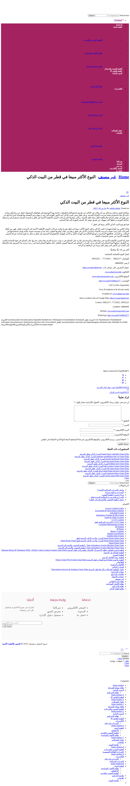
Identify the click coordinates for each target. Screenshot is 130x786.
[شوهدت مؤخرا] (122, 651)
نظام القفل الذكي (116, 589)
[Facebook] (124, 614)
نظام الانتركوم (96, 86)
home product (118, 685)
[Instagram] (117, 614)
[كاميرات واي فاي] (111, 127)
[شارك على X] (123, 375)
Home (124, 177)
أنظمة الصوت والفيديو (93, 40)
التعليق (125, 421)
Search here (124, 15)
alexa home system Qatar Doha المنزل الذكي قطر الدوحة (105, 466)
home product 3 (117, 695)
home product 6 (117, 726)
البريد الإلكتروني (121, 430)
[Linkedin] (95, 614)
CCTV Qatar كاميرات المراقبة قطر (109, 522)
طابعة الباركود (96, 146)
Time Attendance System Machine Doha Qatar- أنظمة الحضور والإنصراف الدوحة (91, 548)
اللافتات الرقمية (117, 565)
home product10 (117, 764)
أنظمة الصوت (118, 555)
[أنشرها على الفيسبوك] (123, 378)
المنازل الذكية (118, 567)
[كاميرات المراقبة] (111, 114)
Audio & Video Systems (114, 517)
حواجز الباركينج (117, 572)
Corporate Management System (111, 524)
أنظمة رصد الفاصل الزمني (113, 557)
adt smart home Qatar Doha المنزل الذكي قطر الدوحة (107, 468)
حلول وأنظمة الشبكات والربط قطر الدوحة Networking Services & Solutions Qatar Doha (87, 569)
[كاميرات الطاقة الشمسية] (111, 100)
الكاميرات (118, 89)
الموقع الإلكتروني (122, 434)
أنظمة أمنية (118, 27)
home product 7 (117, 737)
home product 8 (117, 747)
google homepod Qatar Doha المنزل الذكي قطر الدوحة (106, 459)
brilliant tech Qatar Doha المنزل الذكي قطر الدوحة (108, 464)
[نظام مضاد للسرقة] (111, 65)
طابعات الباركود (117, 574)
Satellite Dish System (115, 536)
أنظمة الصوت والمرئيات (113, 69)
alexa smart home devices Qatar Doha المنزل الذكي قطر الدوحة (103, 471)
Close (126, 478)
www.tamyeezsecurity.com (103, 276)
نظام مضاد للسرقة (94, 66)
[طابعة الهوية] (111, 158)
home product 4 (117, 699)
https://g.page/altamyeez (92, 267)
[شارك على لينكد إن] (123, 380)
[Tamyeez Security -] (93, 13)
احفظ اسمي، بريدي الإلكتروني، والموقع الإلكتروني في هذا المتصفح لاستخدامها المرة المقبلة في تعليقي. (83, 439)
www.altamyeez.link (113, 272)
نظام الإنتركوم (118, 586)
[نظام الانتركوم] (111, 85)
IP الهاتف (115, 730)
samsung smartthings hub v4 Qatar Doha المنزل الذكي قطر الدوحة (102, 456)
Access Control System (114, 508)
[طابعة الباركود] (111, 144)
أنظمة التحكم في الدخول (113, 553)
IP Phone (120, 529)
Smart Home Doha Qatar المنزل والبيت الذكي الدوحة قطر (100, 538)
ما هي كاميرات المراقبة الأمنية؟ (110, 490)
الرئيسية (119, 25)
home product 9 (117, 754)
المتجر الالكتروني (115, 168)
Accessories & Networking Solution (109, 511)
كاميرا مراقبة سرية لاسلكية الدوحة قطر (107, 497)
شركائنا (119, 161)
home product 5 (117, 711)
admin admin (115, 208)
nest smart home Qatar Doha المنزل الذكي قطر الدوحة (106, 461)
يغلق (127, 661)
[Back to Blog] (128, 390)
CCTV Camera (118, 520)
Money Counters (117, 531)
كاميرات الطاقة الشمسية (91, 102)
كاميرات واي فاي (95, 128)
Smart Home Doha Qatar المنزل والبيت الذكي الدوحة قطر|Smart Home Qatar (92, 541)
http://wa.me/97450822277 (109, 281)
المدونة (119, 164)
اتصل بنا (119, 171)
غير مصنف (107, 177)
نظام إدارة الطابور (116, 581)
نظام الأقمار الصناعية (93, 53)
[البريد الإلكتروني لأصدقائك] (123, 383)
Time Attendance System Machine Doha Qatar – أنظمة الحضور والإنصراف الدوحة (91, 545)
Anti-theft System (117, 513)
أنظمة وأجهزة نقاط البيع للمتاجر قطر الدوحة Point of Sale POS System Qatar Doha (90, 560)
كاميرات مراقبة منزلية (114, 492)
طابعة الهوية (97, 159)
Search (91, 15)
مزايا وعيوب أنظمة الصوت (113, 495)
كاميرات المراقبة (95, 115)
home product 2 (117, 704)
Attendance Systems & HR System (110, 515)
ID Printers (119, 527)
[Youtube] (110, 614)
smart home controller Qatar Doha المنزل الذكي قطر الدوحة (104, 454)
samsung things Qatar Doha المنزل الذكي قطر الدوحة (107, 473)
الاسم (126, 425)
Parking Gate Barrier (115, 533)
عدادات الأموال (117, 577)
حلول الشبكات (116, 131)
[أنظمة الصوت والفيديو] (111, 38)
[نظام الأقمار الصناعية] (111, 52)
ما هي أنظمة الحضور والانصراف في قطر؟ (106, 500)
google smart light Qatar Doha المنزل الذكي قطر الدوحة (106, 476)
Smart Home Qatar (116, 543)
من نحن (119, 166)
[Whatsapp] (103, 614)
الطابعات (120, 562)
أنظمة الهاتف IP (116, 71)
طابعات (119, 133)
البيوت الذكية (117, 73)
